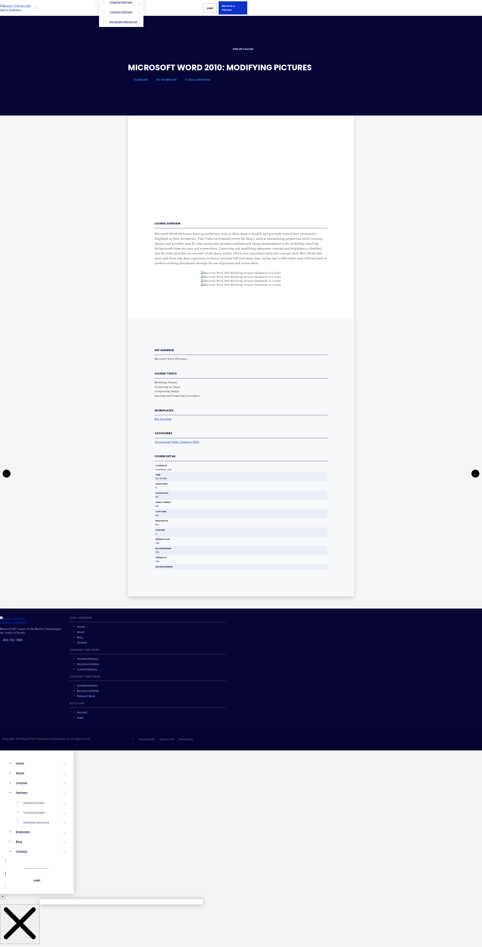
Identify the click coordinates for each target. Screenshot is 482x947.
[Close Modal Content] (20, 924)
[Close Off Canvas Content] (2, 896)
